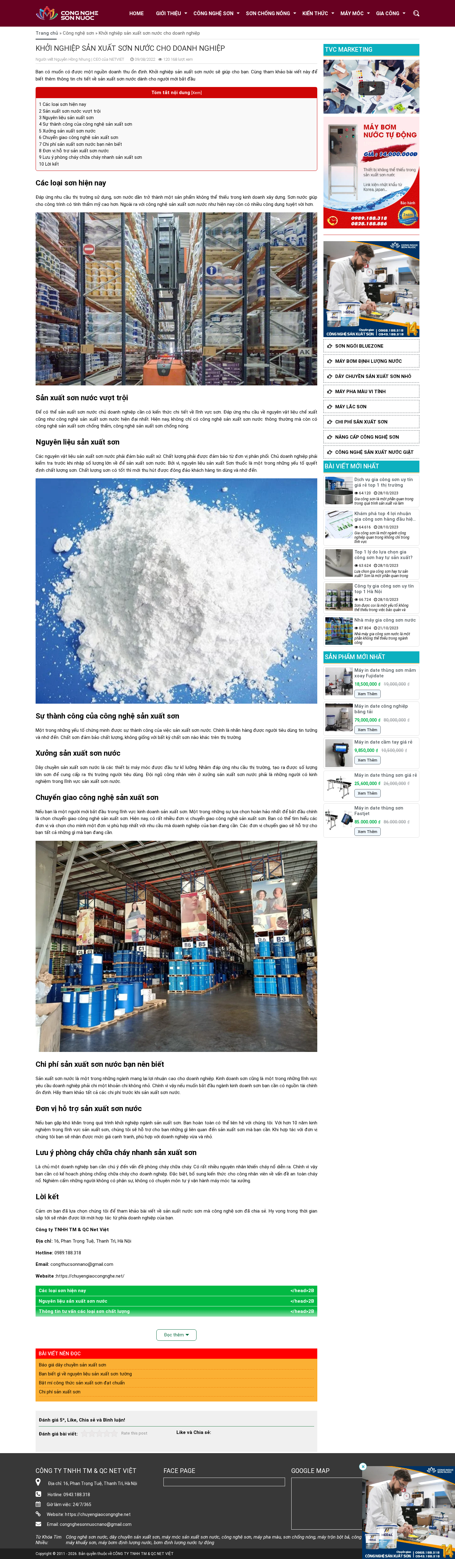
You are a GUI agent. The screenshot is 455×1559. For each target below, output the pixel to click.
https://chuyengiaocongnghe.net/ (90, 1276)
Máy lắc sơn (350, 407)
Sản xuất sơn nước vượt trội (70, 111)
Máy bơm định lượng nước (368, 361)
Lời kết (49, 164)
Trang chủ (47, 33)
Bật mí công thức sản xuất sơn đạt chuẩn (82, 1383)
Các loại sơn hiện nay (62, 104)
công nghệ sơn (227, 1211)
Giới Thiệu (168, 13)
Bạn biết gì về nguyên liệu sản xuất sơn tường (85, 1374)
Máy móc (352, 13)
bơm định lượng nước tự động (184, 1542)
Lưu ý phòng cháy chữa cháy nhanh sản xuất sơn (90, 157)
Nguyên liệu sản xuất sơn (66, 117)
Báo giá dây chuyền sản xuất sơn (72, 1365)
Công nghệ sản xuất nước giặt (374, 452)
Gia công (387, 13)
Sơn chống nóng (268, 13)
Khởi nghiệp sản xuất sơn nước (181, 72)
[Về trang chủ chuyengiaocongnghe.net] (71, 13)
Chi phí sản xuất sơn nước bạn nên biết (80, 144)
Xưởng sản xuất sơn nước (67, 130)
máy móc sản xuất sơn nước (190, 1537)
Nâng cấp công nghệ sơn (367, 437)
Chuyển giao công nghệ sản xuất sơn (78, 137)
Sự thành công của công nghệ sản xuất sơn (85, 124)
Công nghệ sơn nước (86, 1537)
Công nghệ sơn (213, 13)
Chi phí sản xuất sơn (59, 1392)
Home (136, 13)
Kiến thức (315, 13)
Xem (196, 92)
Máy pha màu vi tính (360, 391)
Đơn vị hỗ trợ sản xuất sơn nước (74, 150)
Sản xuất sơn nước (55, 1078)
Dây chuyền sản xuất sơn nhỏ (373, 376)
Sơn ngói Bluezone (359, 346)
